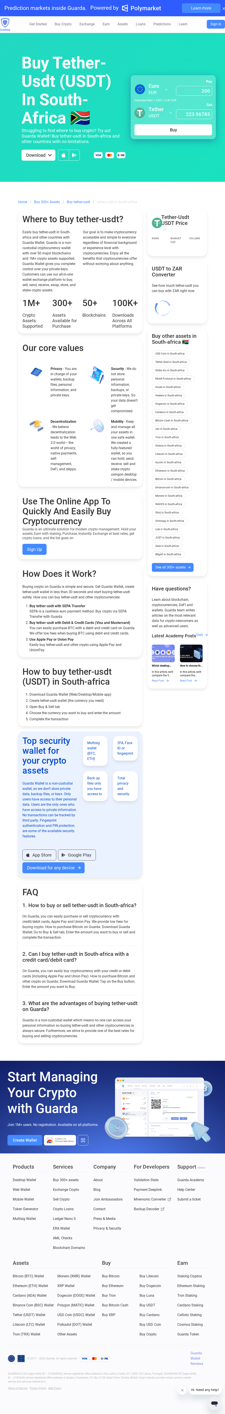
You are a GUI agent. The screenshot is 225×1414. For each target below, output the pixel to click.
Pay (209, 81)
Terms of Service (17, 1388)
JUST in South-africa (167, 537)
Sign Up (34, 549)
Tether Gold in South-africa (171, 362)
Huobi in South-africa (168, 387)
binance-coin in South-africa (172, 487)
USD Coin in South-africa (170, 353)
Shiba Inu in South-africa (170, 370)
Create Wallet (25, 1140)
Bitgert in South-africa (168, 554)
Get (209, 105)
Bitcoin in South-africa (168, 479)
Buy (173, 129)
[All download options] (83, 1140)
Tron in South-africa (167, 437)
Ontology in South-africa (169, 520)
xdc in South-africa (166, 428)
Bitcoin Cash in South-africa (171, 420)
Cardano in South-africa (169, 412)
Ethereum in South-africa (170, 470)
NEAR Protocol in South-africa (173, 378)
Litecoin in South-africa (169, 454)
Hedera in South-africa (168, 395)
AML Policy (54, 1388)
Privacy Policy (38, 1388)
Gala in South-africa (167, 546)
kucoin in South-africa (168, 462)
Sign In (215, 24)
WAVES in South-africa (168, 504)
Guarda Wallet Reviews (197, 1358)
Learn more (201, 8)
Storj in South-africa (167, 512)
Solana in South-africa (168, 445)
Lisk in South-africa (166, 529)
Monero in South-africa (168, 495)
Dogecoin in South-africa (170, 403)
